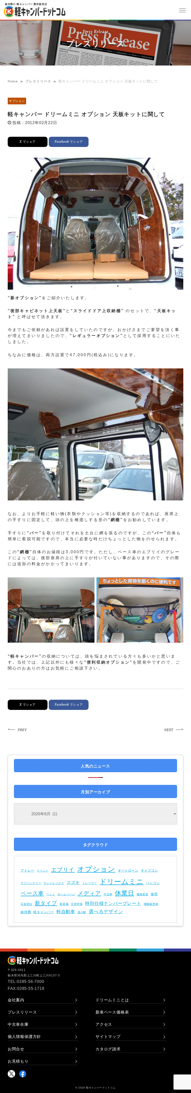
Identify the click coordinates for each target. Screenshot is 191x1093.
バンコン (153, 883)
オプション (17, 101)
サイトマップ (108, 1036)
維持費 (26, 912)
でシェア (27, 141)
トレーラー (89, 883)
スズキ (73, 882)
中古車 (108, 894)
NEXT (168, 730)
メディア (89, 893)
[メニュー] (182, 10)
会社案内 (16, 1000)
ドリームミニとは (112, 1000)
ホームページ (66, 894)
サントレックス (54, 883)
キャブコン (149, 870)
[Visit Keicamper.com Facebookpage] (22, 1074)
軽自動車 (65, 911)
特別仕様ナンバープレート (113, 903)
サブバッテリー (31, 883)
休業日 (124, 893)
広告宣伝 (26, 903)
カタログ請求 (108, 1049)
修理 (154, 894)
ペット (50, 894)
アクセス (104, 1024)
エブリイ (63, 870)
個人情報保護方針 (24, 1036)
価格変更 (142, 894)
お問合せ (16, 1049)
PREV (22, 730)
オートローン (128, 870)
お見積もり (18, 1061)
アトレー (27, 870)
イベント (42, 870)
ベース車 (32, 893)
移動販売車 (151, 903)
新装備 (64, 903)
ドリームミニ (121, 882)
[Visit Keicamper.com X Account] (11, 1074)
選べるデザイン (106, 911)
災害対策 (77, 903)
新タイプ (46, 903)
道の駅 (82, 912)
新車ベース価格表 (112, 1012)
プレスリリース (22, 1012)
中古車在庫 (18, 1024)
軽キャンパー (43, 912)
